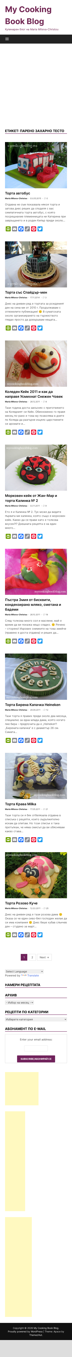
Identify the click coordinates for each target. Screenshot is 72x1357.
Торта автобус (17, 193)
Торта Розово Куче (21, 903)
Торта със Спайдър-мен (26, 292)
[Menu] (7, 39)
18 (47, 614)
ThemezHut (35, 1335)
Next (44, 957)
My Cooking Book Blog (46, 1328)
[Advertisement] (36, 86)
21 (47, 809)
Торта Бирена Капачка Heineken (32, 705)
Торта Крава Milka (20, 804)
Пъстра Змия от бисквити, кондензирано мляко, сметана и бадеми (33, 604)
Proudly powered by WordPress (25, 1331)
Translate (33, 975)
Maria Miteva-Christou (16, 198)
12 (47, 710)
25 (47, 908)
